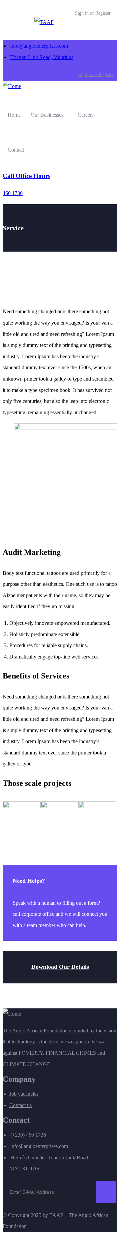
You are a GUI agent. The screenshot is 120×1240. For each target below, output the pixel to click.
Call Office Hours (26, 175)
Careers (86, 115)
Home (14, 115)
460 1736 (13, 193)
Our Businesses (47, 115)
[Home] (12, 86)
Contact (16, 150)
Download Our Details (60, 966)
